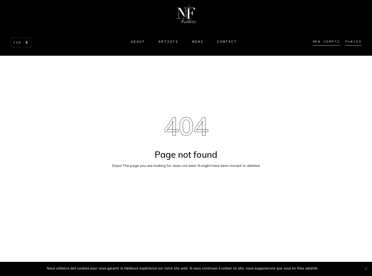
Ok (323, 268)
